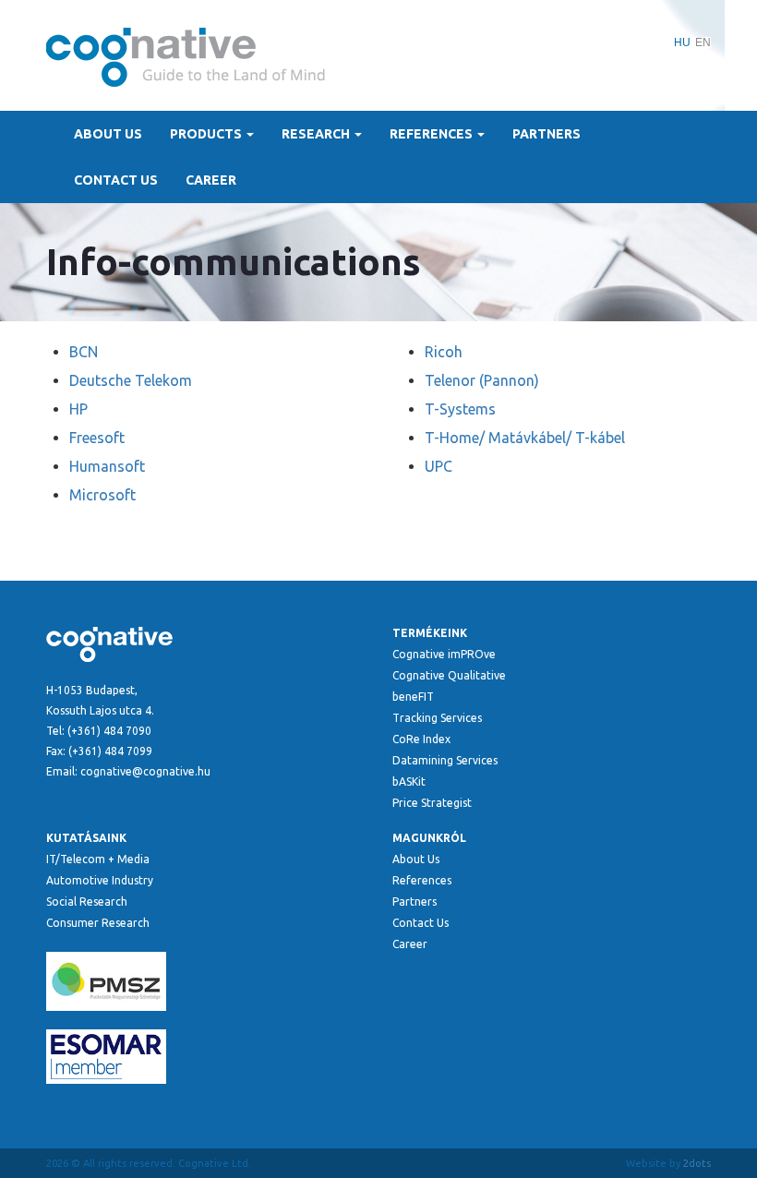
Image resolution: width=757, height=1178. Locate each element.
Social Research (86, 902)
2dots (697, 1163)
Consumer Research (98, 923)
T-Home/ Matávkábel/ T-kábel (525, 437)
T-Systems (460, 409)
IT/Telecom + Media (98, 859)
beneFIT (413, 697)
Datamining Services (445, 760)
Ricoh (444, 351)
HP (78, 409)
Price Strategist (432, 803)
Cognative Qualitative (449, 675)
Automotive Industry (99, 880)
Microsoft (102, 495)
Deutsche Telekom (130, 380)
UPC (438, 466)
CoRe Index (421, 739)
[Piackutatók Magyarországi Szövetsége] (205, 981)
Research (317, 133)
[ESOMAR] (205, 1056)
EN (703, 42)
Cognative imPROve (444, 654)
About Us (108, 133)
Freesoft (97, 437)
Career (211, 180)
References (432, 133)
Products (207, 133)
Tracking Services (437, 718)
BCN (83, 351)
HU (682, 42)
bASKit (409, 781)
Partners (546, 133)
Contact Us (116, 180)
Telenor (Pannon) (482, 380)
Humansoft (107, 466)
